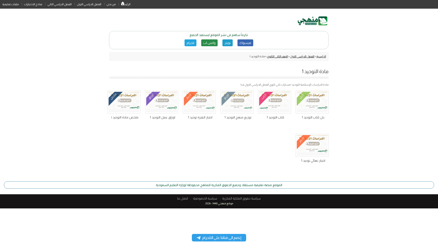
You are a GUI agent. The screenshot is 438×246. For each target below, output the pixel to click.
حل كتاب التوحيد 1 (313, 117)
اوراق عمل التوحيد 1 (162, 117)
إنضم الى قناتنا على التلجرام (221, 238)
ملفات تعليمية (10, 4)
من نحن (111, 4)
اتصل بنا (182, 198)
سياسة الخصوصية (205, 198)
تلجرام (190, 43)
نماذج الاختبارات (33, 4)
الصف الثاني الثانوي (277, 56)
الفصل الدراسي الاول (89, 4)
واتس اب (209, 43)
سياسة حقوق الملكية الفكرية (241, 198)
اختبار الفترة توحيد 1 (200, 117)
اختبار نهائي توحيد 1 (313, 160)
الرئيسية (123, 4)
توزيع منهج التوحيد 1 (237, 117)
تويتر (227, 43)
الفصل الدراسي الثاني (59, 4)
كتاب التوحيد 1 (275, 117)
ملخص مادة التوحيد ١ (124, 117)
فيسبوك (245, 43)
